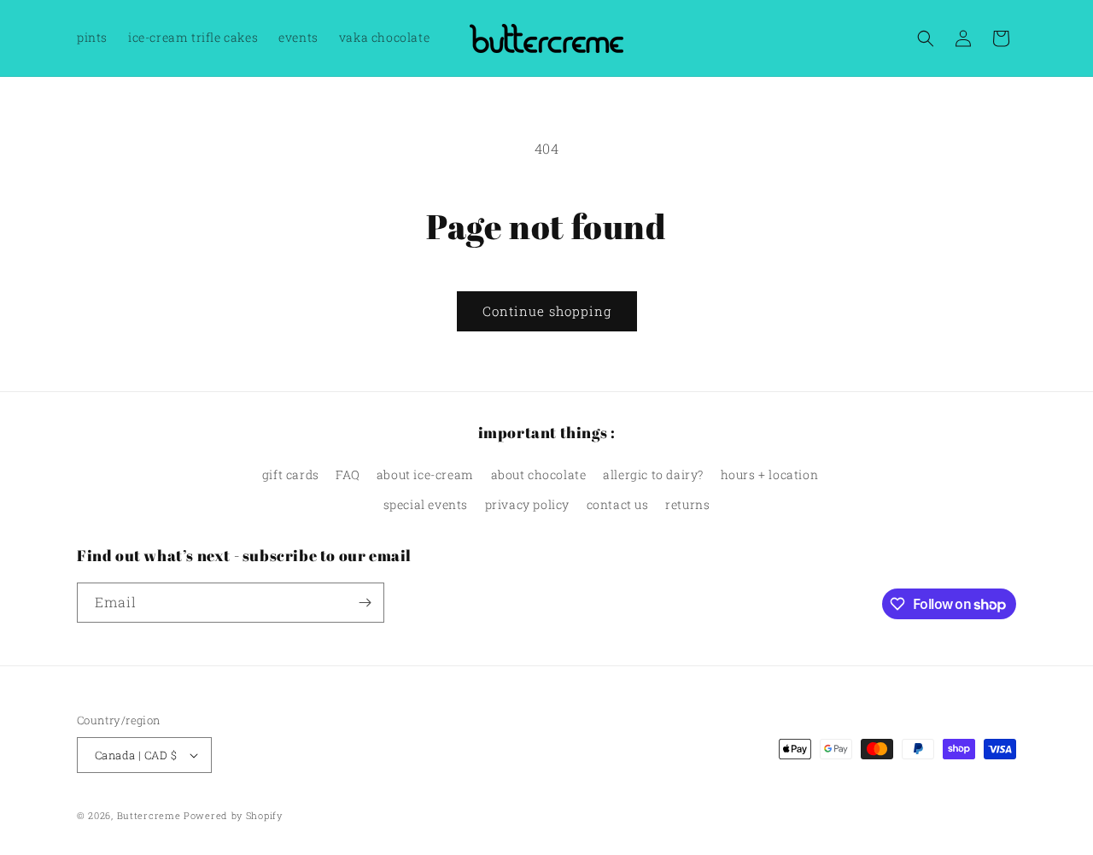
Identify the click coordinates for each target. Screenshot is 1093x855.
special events (425, 504)
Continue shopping (546, 310)
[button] (925, 38)
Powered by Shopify (233, 815)
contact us (618, 504)
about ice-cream (425, 474)
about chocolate (539, 474)
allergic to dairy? (653, 474)
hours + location (770, 474)
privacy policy (527, 504)
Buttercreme (149, 815)
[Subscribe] (364, 603)
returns (687, 504)
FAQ (347, 474)
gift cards (290, 474)
